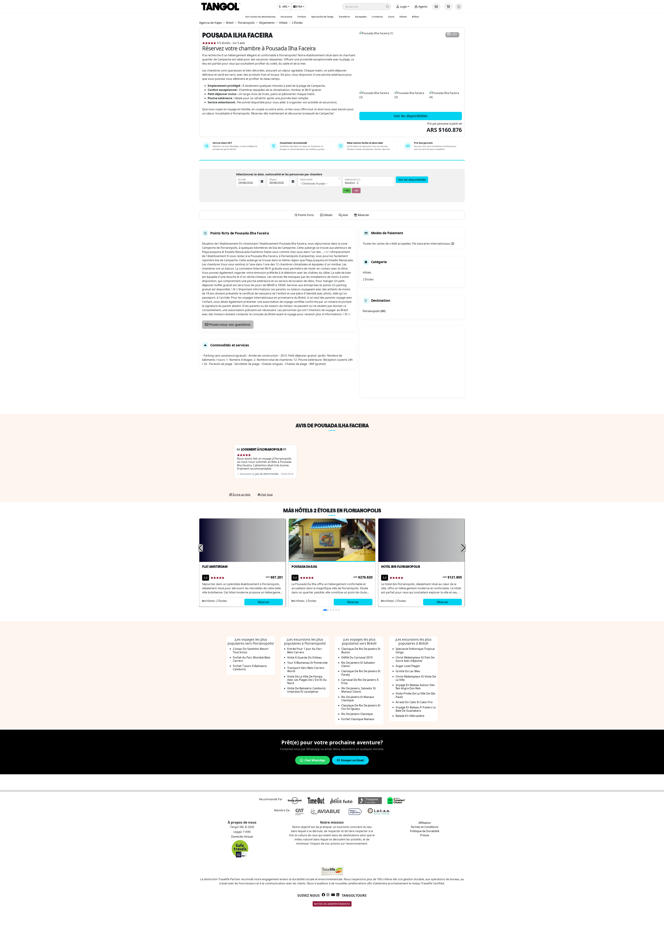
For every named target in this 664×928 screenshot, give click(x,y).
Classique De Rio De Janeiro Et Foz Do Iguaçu (360, 707)
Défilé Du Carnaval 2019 (356, 657)
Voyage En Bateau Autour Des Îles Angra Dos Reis (415, 686)
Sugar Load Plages (408, 666)
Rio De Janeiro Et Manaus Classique (357, 698)
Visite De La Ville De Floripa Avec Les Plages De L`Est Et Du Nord (307, 680)
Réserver (263, 602)
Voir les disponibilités (411, 116)
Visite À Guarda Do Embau (304, 657)
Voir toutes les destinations (260, 16)
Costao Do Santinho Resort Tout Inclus (250, 650)
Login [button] (403, 6)
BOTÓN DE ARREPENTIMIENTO (332, 903)
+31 (454, 34)
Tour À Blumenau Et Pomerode (307, 663)
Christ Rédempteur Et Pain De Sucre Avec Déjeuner (415, 659)
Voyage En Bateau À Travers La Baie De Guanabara (416, 708)
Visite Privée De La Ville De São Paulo (415, 695)
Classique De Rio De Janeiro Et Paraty (360, 672)
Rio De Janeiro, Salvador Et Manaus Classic (358, 689)
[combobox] (319, 181)
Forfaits (301, 16)
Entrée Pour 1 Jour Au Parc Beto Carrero (304, 650)
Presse (424, 835)
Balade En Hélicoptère (410, 716)
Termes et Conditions (425, 827)
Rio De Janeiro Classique (357, 714)
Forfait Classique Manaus (357, 719)
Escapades (361, 16)
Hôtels (403, 16)
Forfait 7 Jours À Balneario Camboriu (250, 667)
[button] (367, 6)
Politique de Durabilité (424, 831)
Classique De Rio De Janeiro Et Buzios (360, 650)
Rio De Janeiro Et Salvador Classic (358, 664)
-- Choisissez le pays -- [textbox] (313, 183)
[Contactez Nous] (436, 6)
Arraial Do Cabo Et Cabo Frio (414, 702)
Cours (391, 16)
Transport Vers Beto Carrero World (305, 669)
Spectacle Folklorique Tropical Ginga (415, 650)
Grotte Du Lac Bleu (408, 671)
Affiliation (424, 823)
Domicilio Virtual (242, 837)
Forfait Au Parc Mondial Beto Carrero (251, 659)
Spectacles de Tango (322, 16)
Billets (415, 16)
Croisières (377, 16)
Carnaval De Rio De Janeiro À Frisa (360, 681)
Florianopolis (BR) (374, 311)
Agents (422, 6)
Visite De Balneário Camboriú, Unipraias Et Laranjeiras (306, 689)
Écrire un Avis (241, 494)
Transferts (344, 16)
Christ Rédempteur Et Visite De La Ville (416, 678)
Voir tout (266, 494)
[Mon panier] (448, 6)
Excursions (286, 16)
